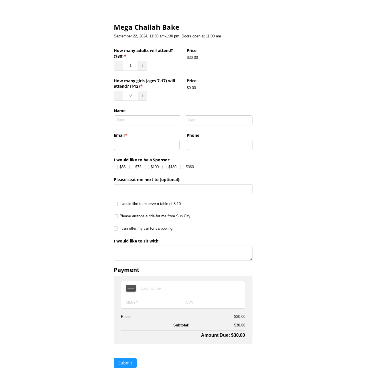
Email (129, 135)
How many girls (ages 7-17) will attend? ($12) (144, 83)
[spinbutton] (130, 66)
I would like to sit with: (137, 241)
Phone (193, 135)
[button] (119, 66)
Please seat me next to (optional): (147, 179)
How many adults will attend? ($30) (143, 53)
